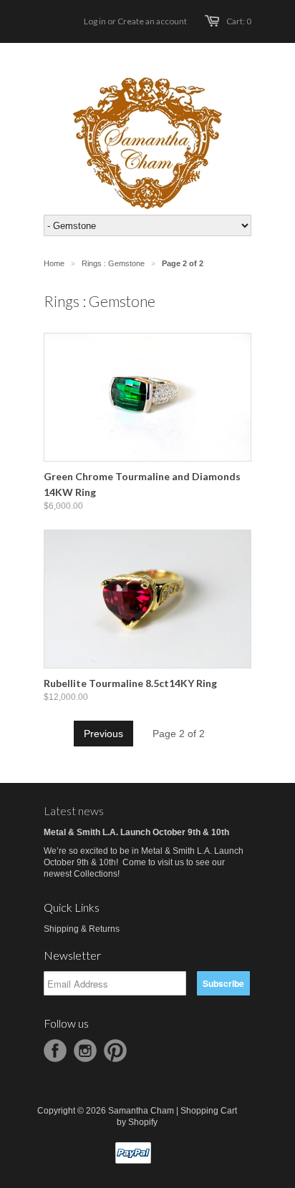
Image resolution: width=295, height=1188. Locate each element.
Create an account (152, 21)
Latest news (74, 810)
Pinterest (115, 1050)
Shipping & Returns (82, 929)
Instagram (85, 1050)
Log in (95, 21)
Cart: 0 (238, 21)
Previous (103, 733)
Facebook (55, 1050)
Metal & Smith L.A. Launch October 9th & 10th (136, 832)
